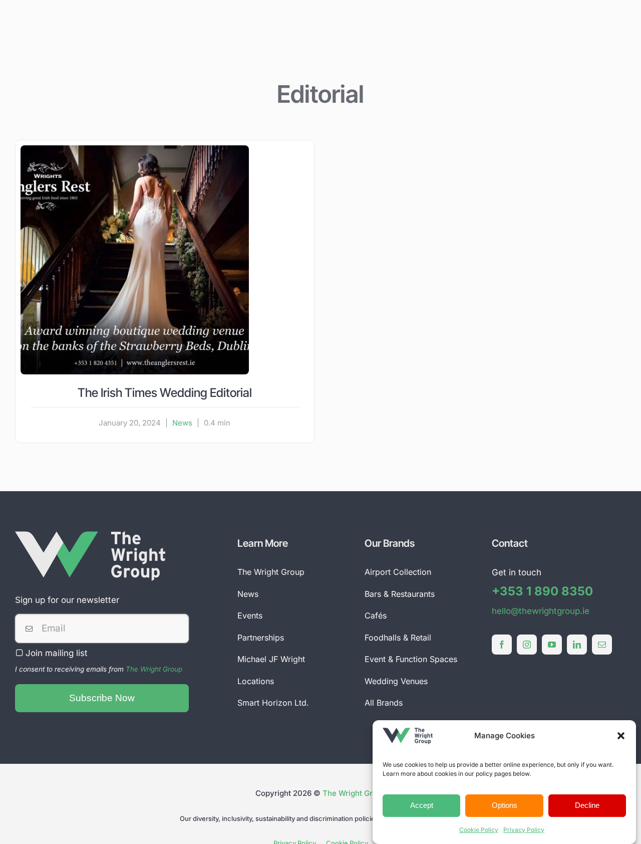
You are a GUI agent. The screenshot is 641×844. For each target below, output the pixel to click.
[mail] (602, 645)
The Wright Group (154, 669)
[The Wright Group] (90, 535)
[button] (621, 736)
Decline (587, 805)
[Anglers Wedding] (135, 149)
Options (504, 805)
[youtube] (552, 645)
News (182, 423)
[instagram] (527, 645)
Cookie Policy (478, 829)
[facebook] (502, 645)
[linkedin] (577, 645)
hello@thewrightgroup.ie (540, 611)
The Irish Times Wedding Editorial (165, 392)
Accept (421, 805)
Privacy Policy (523, 829)
